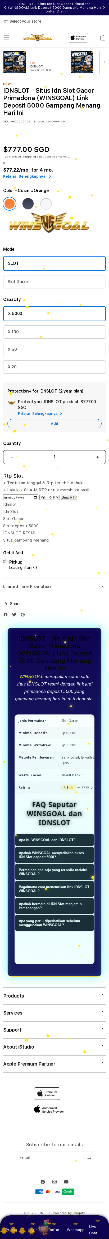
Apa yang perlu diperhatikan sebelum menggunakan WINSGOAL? (49, 923)
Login (33, 1230)
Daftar (54, 1230)
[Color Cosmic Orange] (9, 203)
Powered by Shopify (69, 1213)
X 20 (12, 366)
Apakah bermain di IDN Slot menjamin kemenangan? (50, 906)
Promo (11, 1230)
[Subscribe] (89, 1158)
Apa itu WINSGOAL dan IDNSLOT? (47, 840)
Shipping (29, 156)
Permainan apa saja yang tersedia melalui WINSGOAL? (53, 872)
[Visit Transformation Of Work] (54, 234)
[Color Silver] (46, 204)
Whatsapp (76, 1230)
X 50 (12, 349)
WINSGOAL (32, 676)
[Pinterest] (24, 615)
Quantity (12, 443)
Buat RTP (69, 497)
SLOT (13, 263)
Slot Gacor (18, 281)
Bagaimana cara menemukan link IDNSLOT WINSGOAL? (54, 889)
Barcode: (39, 121)
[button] (6, 37)
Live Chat (93, 1229)
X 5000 (15, 313)
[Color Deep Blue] (28, 204)
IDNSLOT (45, 1213)
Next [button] (104, 7)
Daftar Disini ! (57, 11)
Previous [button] (5, 7)
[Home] (39, 37)
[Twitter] (15, 615)
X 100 (13, 331)
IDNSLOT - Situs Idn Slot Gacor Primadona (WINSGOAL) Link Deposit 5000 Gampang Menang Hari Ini (54, 7)
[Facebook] (7, 615)
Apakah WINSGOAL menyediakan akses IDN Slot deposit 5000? (51, 855)
